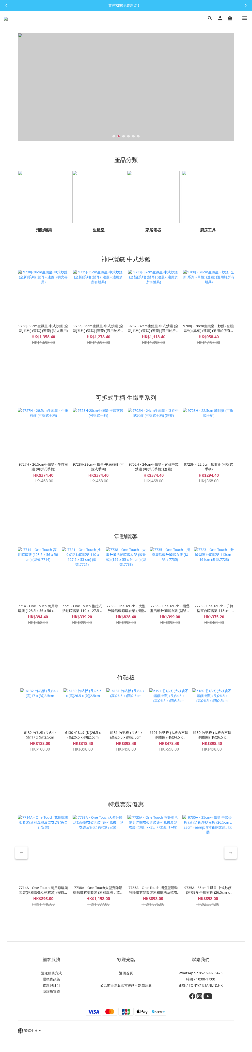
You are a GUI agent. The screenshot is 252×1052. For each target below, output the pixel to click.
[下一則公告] (246, 5)
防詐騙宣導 (51, 991)
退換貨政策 (51, 979)
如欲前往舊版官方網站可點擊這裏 (126, 985)
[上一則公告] (6, 5)
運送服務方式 (51, 973)
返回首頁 (126, 973)
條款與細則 (51, 985)
